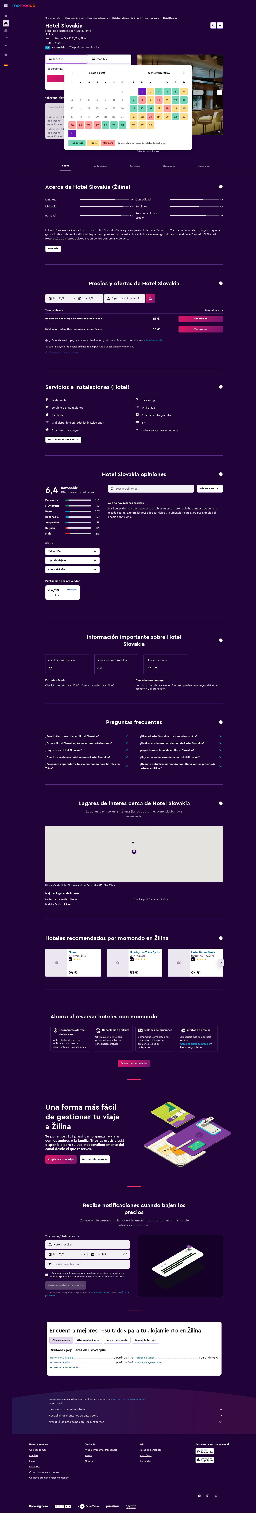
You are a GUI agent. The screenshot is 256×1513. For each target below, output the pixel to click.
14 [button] (105, 108)
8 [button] (114, 100)
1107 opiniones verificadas (82, 47)
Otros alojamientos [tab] (88, 1340)
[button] (6, 5)
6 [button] (97, 100)
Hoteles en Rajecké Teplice (65, 1367)
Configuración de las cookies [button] (61, 352)
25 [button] (80, 125)
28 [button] (105, 125)
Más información (152, 340)
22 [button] (113, 116)
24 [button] (72, 125)
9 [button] (122, 100)
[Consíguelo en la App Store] (204, 1460)
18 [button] (80, 116)
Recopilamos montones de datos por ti (73, 1415)
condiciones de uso (100, 1292)
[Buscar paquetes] (5, 37)
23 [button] (122, 116)
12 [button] (89, 108)
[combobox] (91, 1244)
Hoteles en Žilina (151, 18)
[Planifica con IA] (5, 45)
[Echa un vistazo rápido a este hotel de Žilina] (221, 187)
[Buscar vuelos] (5, 16)
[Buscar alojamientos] (5, 23)
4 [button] (80, 100)
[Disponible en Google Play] (204, 1451)
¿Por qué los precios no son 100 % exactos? (76, 1422)
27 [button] (97, 125)
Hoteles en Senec (144, 1358)
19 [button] (89, 116)
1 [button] (113, 91)
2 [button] (122, 91)
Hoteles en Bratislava (61, 1358)
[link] (134, 1063)
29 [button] (113, 125)
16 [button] (122, 108)
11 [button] (80, 108)
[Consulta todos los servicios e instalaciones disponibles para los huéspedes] (221, 387)
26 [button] (88, 125)
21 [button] (105, 116)
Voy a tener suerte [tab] (117, 1340)
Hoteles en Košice (60, 1362)
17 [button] (72, 116)
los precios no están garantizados (129, 1399)
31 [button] (72, 133)
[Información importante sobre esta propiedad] (221, 640)
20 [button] (97, 116)
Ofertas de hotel (53, 18)
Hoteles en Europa (74, 18)
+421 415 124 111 (55, 42)
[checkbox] (62, 592)
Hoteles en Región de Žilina (125, 18)
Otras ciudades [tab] (61, 1340)
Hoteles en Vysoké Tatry (148, 1362)
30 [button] (122, 125)
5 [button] (89, 100)
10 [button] (72, 108)
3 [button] (72, 100)
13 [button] (97, 108)
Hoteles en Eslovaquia (97, 18)
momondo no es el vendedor (67, 1409)
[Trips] (5, 55)
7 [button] (105, 100)
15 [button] (114, 108)
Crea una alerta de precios (195, 1044)
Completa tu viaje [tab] (145, 1340)
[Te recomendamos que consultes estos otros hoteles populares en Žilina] (221, 938)
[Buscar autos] (5, 30)
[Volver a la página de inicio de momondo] (24, 5)
